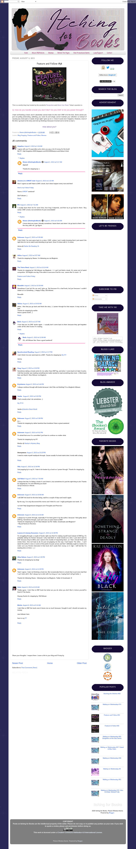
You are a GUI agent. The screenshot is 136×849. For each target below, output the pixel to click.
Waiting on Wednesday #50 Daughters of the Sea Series (111, 737)
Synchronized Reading (25, 352)
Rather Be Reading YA (31, 246)
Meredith (20, 285)
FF (26, 618)
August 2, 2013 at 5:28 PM (34, 418)
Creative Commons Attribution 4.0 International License (79, 832)
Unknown (20, 237)
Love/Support (98, 53)
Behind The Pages (63, 53)
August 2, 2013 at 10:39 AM (33, 285)
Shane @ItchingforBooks (32, 162)
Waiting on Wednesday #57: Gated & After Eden (112, 748)
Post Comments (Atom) (29, 667)
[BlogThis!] (52, 132)
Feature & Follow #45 (112, 726)
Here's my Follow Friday (25, 187)
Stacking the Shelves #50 (111, 693)
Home (26, 53)
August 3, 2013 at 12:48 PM (48, 533)
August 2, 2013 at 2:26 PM (30, 368)
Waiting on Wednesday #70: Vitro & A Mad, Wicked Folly (112, 791)
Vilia (19, 466)
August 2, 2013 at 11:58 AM (36, 337)
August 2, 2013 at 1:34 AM (33, 146)
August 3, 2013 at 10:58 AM (34, 495)
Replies (22, 158)
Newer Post (17, 663)
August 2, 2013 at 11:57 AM (31, 322)
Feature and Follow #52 (112, 715)
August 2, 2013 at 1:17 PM (43, 352)
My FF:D (20, 403)
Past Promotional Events (81, 53)
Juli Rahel (21, 479)
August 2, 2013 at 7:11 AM (29, 205)
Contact (109, 53)
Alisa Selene (21, 557)
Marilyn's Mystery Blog (32, 443)
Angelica (20, 146)
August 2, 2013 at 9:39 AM (34, 237)
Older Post (82, 663)
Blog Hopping (22, 135)
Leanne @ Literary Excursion (27, 533)
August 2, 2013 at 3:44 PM (35, 384)
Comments (98, 299)
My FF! (64, 355)
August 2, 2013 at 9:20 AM (53, 220)
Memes (43, 135)
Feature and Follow (34, 135)
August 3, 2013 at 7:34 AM (34, 479)
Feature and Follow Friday (26, 276)
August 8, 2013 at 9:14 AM (32, 605)
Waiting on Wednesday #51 (112, 779)
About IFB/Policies (38, 53)
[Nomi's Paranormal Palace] (107, 355)
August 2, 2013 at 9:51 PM (34, 432)
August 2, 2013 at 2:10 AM (45, 181)
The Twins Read (23, 267)
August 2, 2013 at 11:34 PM (30, 466)
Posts (96, 295)
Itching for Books (107, 804)
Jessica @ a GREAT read (26, 181)
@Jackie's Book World (29, 409)
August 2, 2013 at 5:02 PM (32, 396)
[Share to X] (54, 132)
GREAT (25, 191)
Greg (19, 368)
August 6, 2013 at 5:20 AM (31, 587)
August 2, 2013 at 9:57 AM (31, 255)
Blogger (111, 813)
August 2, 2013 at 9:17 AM (53, 162)
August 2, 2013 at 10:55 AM (32, 303)
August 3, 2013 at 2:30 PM (36, 557)
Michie (19, 605)
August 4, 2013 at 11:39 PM (34, 569)
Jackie (20, 396)
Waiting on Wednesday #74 (112, 704)
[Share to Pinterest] (58, 132)
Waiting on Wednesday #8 (112, 769)
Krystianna (21, 384)
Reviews (51, 53)
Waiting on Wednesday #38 (112, 758)
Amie (19, 587)
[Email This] (50, 132)
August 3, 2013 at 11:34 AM (34, 515)
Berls (19, 322)
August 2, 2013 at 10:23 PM (36, 452)
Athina (19, 303)
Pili (18, 205)
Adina (19, 255)
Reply (19, 154)
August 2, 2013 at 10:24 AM (39, 267)
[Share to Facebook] (56, 132)
